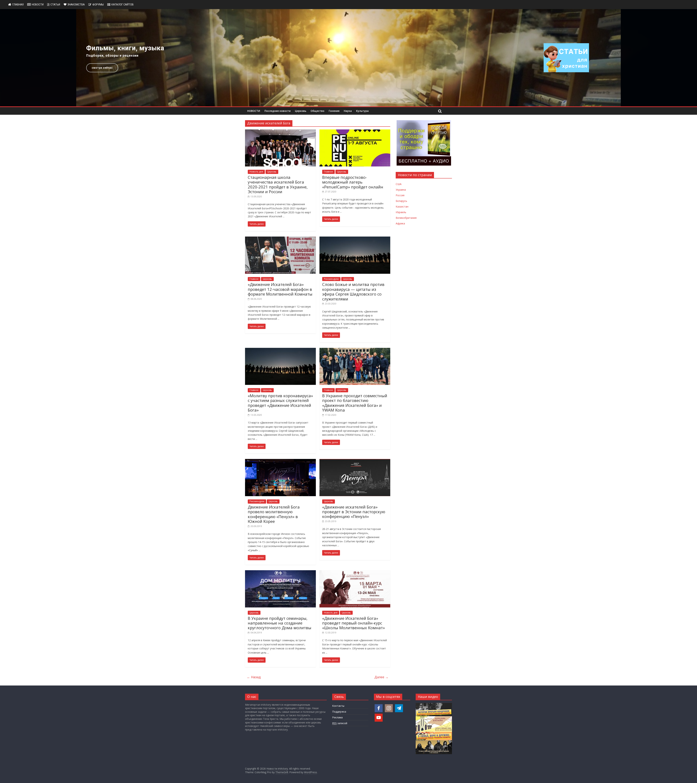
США (399, 184)
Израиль (401, 212)
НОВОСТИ (253, 111)
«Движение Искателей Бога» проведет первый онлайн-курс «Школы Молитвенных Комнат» (353, 623)
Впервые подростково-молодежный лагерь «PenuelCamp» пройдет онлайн (352, 182)
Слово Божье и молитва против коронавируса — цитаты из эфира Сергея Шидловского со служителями (353, 291)
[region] (348, 57)
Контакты (338, 705)
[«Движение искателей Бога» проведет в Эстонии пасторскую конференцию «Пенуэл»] (354, 461)
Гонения (334, 111)
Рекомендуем (331, 278)
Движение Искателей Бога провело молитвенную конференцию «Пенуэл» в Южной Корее (274, 514)
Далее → (381, 677)
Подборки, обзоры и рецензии (112, 55)
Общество (317, 111)
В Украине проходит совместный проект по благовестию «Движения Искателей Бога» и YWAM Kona (354, 403)
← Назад (254, 677)
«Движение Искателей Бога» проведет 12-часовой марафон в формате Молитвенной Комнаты (280, 289)
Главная (18, 4)
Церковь (300, 111)
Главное (328, 171)
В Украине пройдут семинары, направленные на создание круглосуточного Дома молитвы (279, 623)
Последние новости (277, 111)
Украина (401, 189)
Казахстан (402, 206)
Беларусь (401, 201)
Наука (348, 111)
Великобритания (406, 217)
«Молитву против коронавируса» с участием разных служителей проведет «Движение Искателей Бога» (280, 403)
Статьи (55, 4)
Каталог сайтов (122, 4)
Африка (400, 223)
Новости (38, 4)
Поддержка (339, 711)
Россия (400, 195)
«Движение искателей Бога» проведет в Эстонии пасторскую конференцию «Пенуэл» (353, 511)
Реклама (337, 717)
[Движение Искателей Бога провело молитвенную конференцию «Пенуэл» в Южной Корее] (280, 461)
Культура (362, 111)
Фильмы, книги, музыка (125, 48)
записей (339, 723)
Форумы (98, 4)
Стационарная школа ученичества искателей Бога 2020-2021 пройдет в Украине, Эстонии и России (278, 184)
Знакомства (76, 4)
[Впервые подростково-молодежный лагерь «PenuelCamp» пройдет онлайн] (354, 132)
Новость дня (256, 171)
